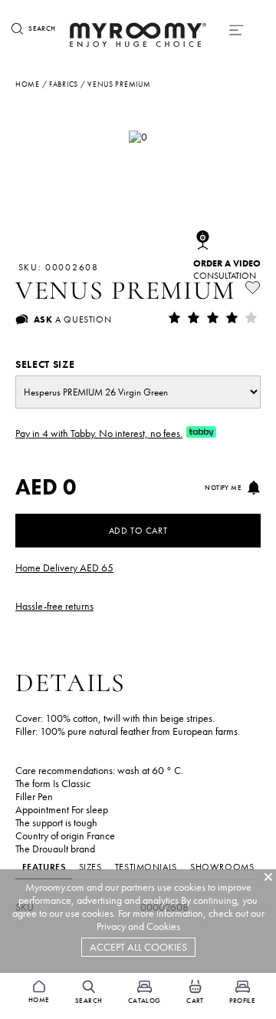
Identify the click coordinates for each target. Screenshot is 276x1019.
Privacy (111, 926)
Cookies (163, 926)
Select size (44, 364)
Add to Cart (138, 530)
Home (27, 84)
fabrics (63, 84)
